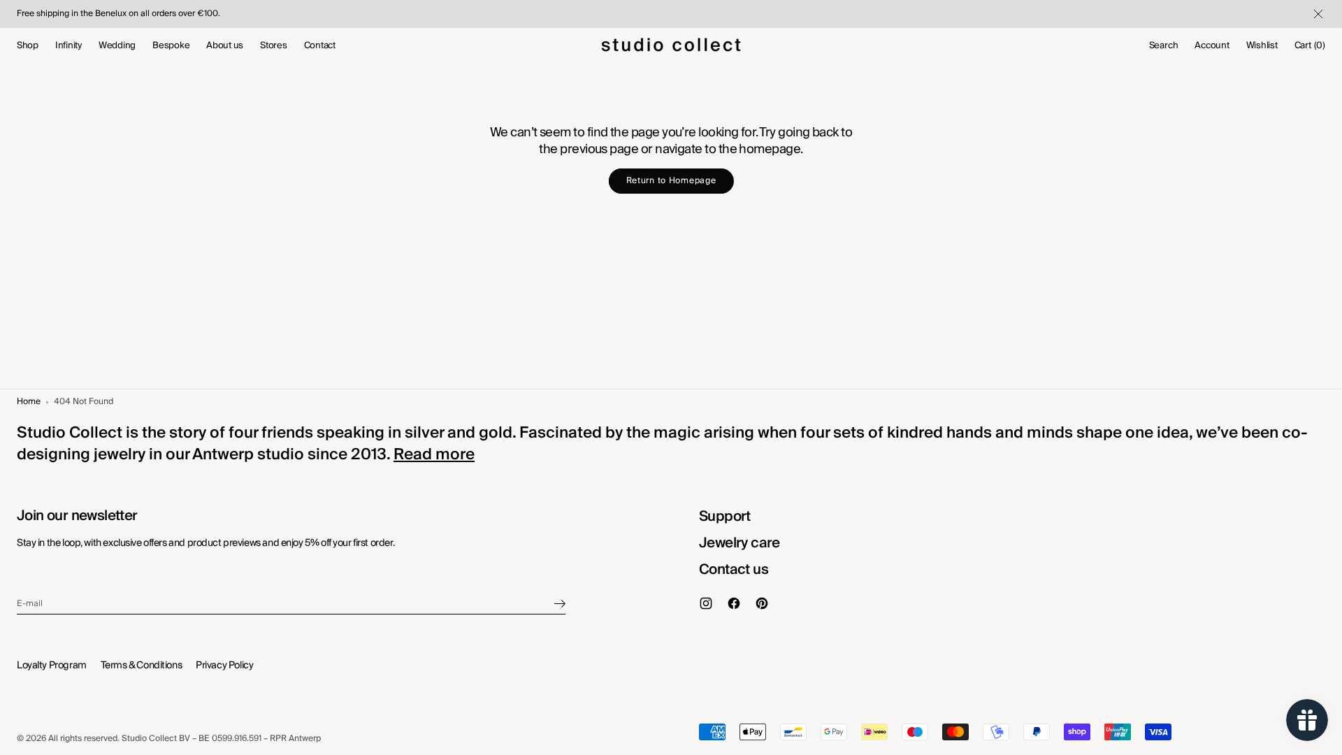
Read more (434, 454)
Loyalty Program (52, 665)
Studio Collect (149, 739)
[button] (1163, 45)
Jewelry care (739, 543)
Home (29, 402)
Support (725, 516)
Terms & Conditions (141, 665)
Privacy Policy (224, 665)
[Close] (1316, 14)
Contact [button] (320, 45)
